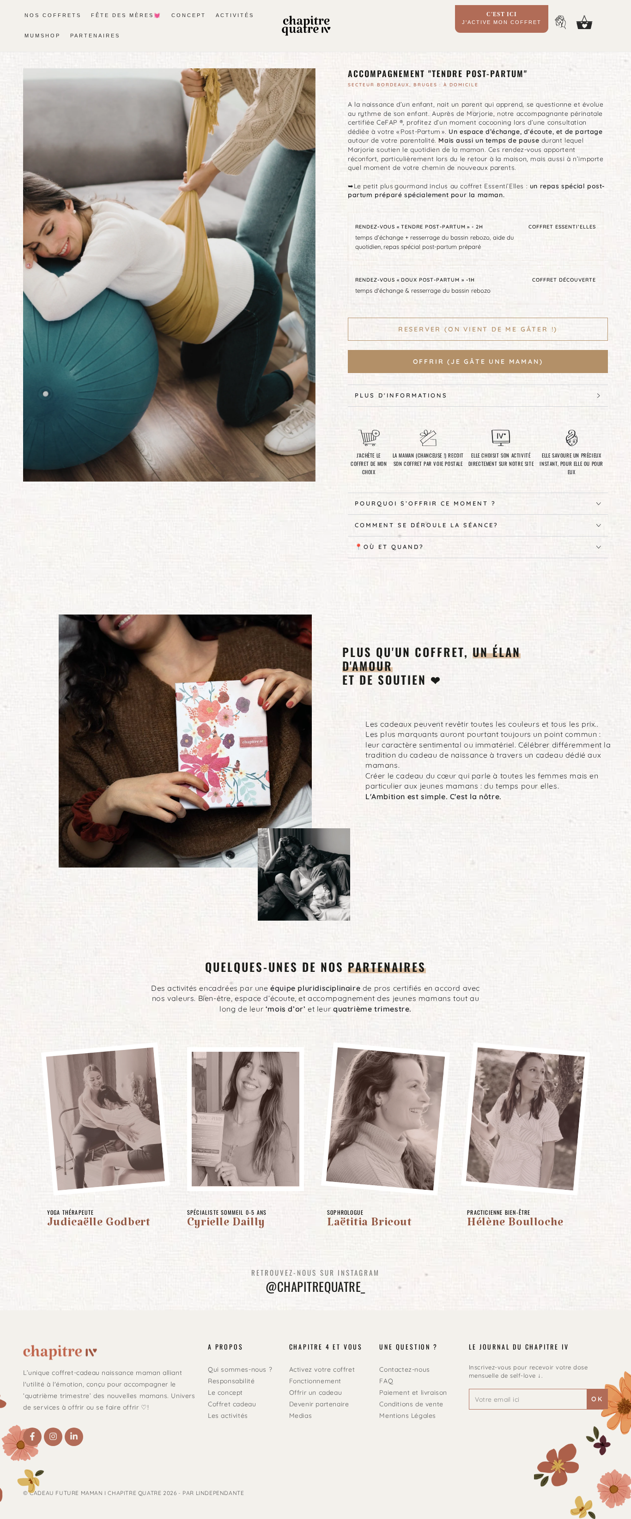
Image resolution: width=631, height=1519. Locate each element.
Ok (597, 1399)
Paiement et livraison (413, 1392)
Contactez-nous (404, 1369)
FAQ (386, 1381)
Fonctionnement (315, 1381)
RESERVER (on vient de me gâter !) (478, 329)
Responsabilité (231, 1381)
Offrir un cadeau (315, 1392)
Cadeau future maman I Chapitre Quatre (95, 1492)
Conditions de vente (411, 1404)
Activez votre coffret (322, 1369)
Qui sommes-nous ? (240, 1369)
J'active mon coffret (501, 18)
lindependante (220, 1492)
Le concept (225, 1392)
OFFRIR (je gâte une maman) (478, 361)
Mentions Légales (407, 1415)
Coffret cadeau (232, 1404)
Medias (300, 1415)
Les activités (228, 1415)
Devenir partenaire (319, 1404)
